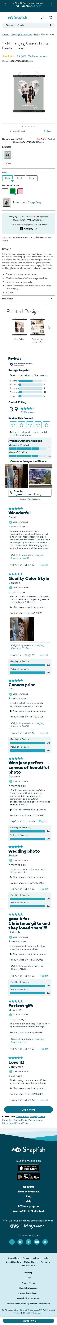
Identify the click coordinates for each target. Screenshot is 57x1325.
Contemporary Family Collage (37, 340)
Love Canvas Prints (18, 1120)
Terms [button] (28, 1278)
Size (4, 172)
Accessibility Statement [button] (28, 1298)
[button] (3, 17)
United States (31, 1262)
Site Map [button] (28, 1272)
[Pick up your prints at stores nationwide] (14, 1225)
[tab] (31, 126)
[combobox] (28, 25)
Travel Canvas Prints (18, 1123)
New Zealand (28, 1265)
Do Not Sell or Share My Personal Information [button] (28, 1303)
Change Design (35, 202)
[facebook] (13, 1240)
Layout (6, 147)
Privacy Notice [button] (28, 1283)
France (26, 1258)
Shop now (35, 5)
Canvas (5, 34)
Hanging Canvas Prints (21, 34)
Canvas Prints (22, 1116)
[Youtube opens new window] (38, 1240)
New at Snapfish (28, 1191)
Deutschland (13, 1258)
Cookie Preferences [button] (28, 1288)
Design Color (11, 185)
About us (28, 1186)
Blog (28, 1196)
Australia (45, 1262)
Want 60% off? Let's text (28, 1211)
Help (28, 1201)
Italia (45, 1258)
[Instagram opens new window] (21, 1240)
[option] (7, 157)
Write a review (37, 56)
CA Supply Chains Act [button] (28, 1293)
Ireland (36, 1258)
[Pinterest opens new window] (30, 1240)
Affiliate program (28, 1206)
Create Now (28, 1321)
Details (29, 61)
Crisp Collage (19, 339)
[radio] (5, 191)
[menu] (47, 131)
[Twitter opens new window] (46, 1240)
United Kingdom (13, 1262)
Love (36, 34)
